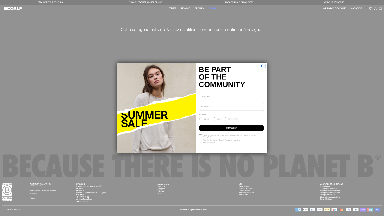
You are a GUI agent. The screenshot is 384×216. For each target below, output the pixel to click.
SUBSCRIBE (231, 128)
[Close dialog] (263, 66)
